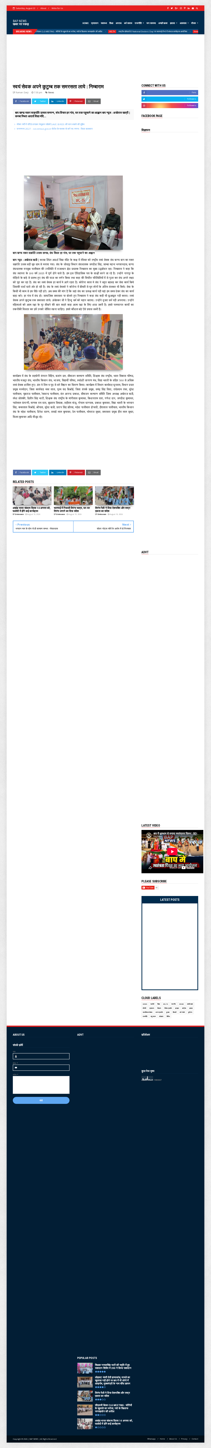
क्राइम (177, 1008)
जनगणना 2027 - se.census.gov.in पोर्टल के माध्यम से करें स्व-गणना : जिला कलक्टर (55, 128)
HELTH (65, 31)
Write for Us (57, 8)
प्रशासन (94, 23)
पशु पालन (153, 1016)
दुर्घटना (190, 1012)
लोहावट (161, 1016)
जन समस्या (151, 23)
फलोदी (152, 1004)
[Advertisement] (105, 56)
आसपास (183, 23)
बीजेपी (144, 1008)
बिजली (175, 1012)
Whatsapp (151, 1439)
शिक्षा (111, 23)
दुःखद (168, 1012)
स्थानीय (173, 1004)
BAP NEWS (20, 21)
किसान (159, 1008)
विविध (168, 1016)
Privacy (184, 1439)
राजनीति (138, 23)
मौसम (193, 23)
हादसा (172, 23)
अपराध (119, 23)
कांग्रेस (184, 1008)
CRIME (181, 1004)
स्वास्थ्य (104, 23)
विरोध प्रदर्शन (168, 1008)
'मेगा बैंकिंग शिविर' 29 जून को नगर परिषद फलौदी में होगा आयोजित (179, 31)
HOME (85, 23)
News (149, 31)
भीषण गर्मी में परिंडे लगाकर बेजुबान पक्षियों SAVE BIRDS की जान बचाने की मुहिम (50, 124)
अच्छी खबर (163, 23)
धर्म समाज (128, 23)
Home (162, 1439)
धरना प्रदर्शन (159, 1012)
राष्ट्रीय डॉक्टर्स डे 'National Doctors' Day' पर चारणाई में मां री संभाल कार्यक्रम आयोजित (106, 31)
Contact (195, 1439)
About (43, 8)
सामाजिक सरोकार (147, 1012)
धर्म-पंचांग (182, 1012)
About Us (173, 1439)
